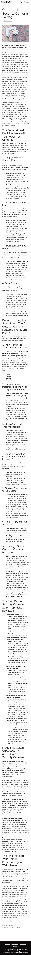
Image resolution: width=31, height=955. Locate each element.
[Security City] (6, 2)
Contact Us (23, 944)
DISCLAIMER (15, 944)
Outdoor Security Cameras (12, 927)
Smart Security (17, 921)
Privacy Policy (15, 946)
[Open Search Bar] (21, 2)
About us (7, 944)
